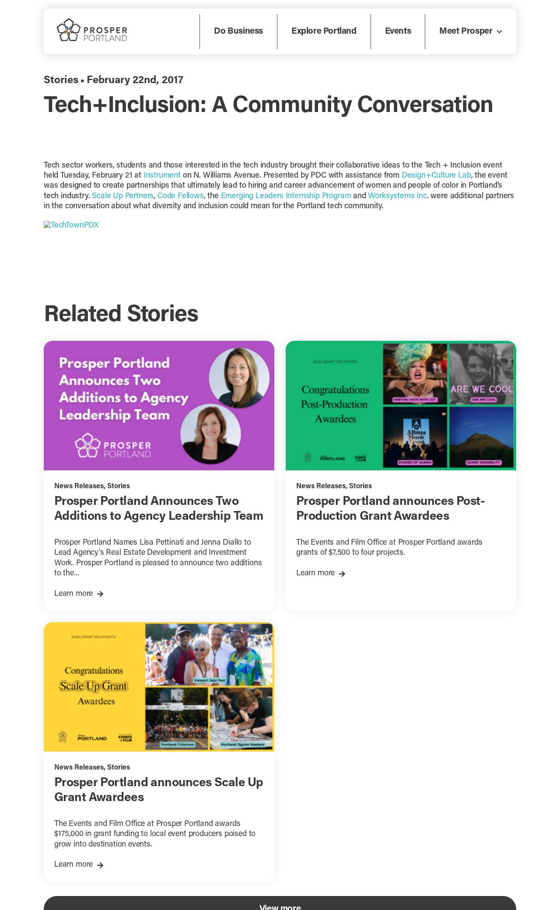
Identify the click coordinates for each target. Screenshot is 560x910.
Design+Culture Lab (436, 176)
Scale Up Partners (123, 196)
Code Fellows (181, 196)
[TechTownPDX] (71, 226)
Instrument (162, 176)
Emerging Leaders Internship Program (286, 196)
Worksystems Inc (397, 196)
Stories (61, 80)
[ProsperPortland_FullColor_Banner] (92, 21)
